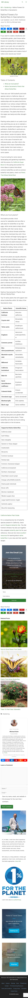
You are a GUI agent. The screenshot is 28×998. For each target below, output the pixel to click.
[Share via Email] (3, 32)
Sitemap (13, 983)
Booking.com (14, 930)
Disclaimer (24, 988)
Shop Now (14, 964)
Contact (7, 986)
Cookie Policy (14, 991)
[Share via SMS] (3, 29)
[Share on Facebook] (15, 29)
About (3, 983)
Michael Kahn (14, 731)
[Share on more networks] (21, 32)
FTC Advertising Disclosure (16, 986)
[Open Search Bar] (22, 2)
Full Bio (5, 752)
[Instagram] (7, 760)
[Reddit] (20, 760)
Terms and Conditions (6, 988)
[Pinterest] (16, 760)
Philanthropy (23, 983)
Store (17, 983)
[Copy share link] (9, 32)
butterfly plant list (15, 530)
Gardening (7, 7)
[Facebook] (3, 760)
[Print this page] (15, 32)
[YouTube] (25, 760)
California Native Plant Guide (10, 515)
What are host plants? (12, 84)
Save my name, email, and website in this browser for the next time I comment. (14, 799)
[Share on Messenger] (9, 29)
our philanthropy (16, 899)
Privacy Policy (16, 988)
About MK (18, 861)
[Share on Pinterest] (21, 29)
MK (2, 7)
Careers (8, 983)
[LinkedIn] (12, 760)
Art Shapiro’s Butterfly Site (11, 525)
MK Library (5, 2)
